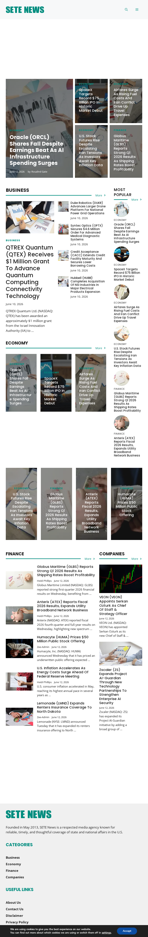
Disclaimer (14, 915)
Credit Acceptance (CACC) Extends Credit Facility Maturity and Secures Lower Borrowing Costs (88, 259)
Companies (15, 877)
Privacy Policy (17, 922)
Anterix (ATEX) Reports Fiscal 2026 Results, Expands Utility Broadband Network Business (127, 446)
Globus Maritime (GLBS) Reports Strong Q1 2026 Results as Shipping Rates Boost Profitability (125, 152)
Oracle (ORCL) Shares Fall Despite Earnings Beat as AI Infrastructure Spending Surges (21, 386)
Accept (127, 931)
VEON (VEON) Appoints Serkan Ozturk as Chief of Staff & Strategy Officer (113, 605)
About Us (13, 902)
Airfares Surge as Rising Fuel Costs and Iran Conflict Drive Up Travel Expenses (126, 102)
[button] (126, 9)
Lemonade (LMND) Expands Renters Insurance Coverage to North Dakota (64, 707)
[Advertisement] (74, 52)
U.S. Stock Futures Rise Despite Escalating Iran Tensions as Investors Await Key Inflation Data (91, 150)
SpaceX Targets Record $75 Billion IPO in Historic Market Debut (91, 100)
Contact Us (14, 909)
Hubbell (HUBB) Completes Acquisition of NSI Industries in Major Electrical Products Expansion (88, 285)
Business (13, 240)
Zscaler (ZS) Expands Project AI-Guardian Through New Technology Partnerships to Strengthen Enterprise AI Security (113, 686)
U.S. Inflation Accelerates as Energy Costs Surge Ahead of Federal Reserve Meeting (62, 672)
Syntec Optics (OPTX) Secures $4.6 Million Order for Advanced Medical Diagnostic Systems (87, 232)
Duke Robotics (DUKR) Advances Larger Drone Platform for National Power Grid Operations (88, 208)
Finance (120, 130)
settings (106, 932)
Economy (17, 130)
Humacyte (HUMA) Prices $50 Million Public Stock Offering (126, 504)
